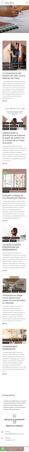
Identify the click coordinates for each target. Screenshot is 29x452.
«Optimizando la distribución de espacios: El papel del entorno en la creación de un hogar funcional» (13, 137)
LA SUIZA (17, 449)
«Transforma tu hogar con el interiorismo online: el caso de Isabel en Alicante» (13, 299)
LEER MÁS (4, 101)
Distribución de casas (16, 63)
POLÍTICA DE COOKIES (20, 451)
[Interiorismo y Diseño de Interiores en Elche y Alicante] (7, 2)
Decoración (6, 238)
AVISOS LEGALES (8, 451)
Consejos (5, 63)
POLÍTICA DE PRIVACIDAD (14, 451)
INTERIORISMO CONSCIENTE (9, 348)
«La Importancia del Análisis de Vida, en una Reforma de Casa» (13, 76)
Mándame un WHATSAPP (14, 420)
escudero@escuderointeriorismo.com (14, 434)
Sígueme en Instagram (14, 426)
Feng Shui (5, 66)
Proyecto (22, 66)
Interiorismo (13, 66)
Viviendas (13, 69)
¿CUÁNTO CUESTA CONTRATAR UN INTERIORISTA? (11, 247)
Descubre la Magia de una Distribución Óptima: (14, 196)
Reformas (6, 69)
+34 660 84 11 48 (9, 440)
